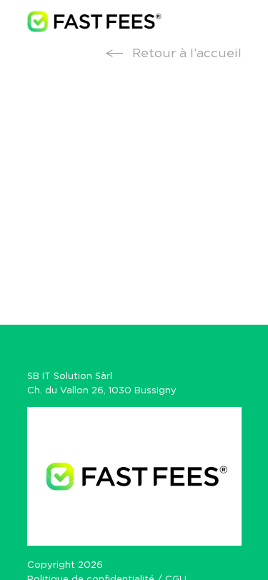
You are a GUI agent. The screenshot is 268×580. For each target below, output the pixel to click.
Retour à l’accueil (185, 53)
